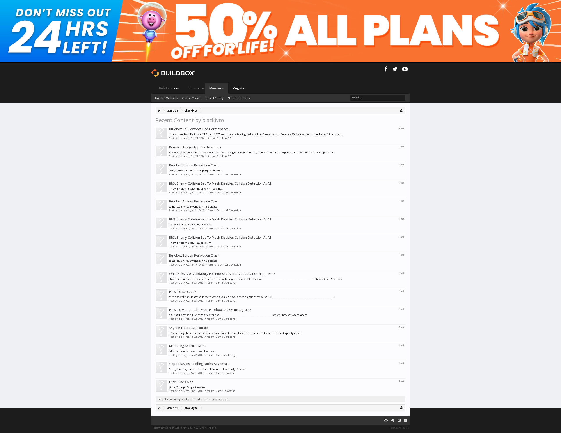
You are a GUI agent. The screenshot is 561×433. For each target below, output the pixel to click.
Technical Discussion (229, 174)
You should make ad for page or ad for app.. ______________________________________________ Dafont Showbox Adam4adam (238, 314)
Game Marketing (225, 282)
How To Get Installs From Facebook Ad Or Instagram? (210, 309)
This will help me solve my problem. (190, 224)
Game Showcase (225, 372)
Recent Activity (215, 98)
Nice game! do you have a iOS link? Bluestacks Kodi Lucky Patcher (207, 369)
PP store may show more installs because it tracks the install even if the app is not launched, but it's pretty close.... (236, 333)
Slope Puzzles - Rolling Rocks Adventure (199, 363)
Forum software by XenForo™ (184, 427)
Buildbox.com (169, 88)
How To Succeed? (182, 291)
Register (239, 88)
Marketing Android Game (187, 345)
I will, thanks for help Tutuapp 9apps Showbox (196, 170)
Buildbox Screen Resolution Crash (194, 165)
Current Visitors (191, 98)
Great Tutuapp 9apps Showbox (187, 387)
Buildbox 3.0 (224, 138)
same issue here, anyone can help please (193, 206)
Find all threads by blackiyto (212, 399)
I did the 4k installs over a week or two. (192, 351)
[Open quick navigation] (402, 110)
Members (216, 88)
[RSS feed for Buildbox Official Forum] (405, 421)
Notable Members (166, 98)
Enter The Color (181, 382)
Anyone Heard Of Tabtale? (189, 327)
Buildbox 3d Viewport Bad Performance (199, 129)
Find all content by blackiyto (175, 399)
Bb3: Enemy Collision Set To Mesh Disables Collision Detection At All (220, 183)
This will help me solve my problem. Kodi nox (196, 188)
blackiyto (184, 138)
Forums (193, 88)
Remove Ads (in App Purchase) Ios (195, 147)
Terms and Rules (399, 427)
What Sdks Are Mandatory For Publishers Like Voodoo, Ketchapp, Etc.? (222, 273)
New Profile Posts (239, 98)
